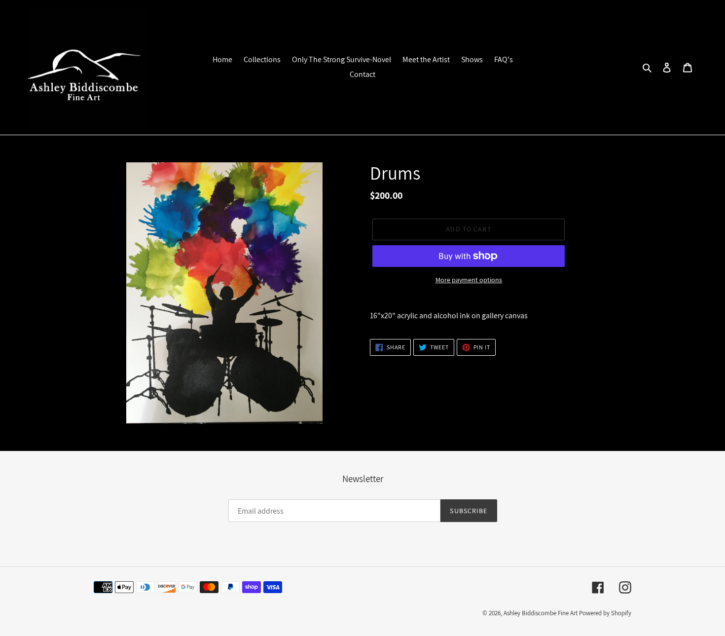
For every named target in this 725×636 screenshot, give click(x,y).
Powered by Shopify (605, 613)
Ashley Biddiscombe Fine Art (541, 613)
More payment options (468, 279)
